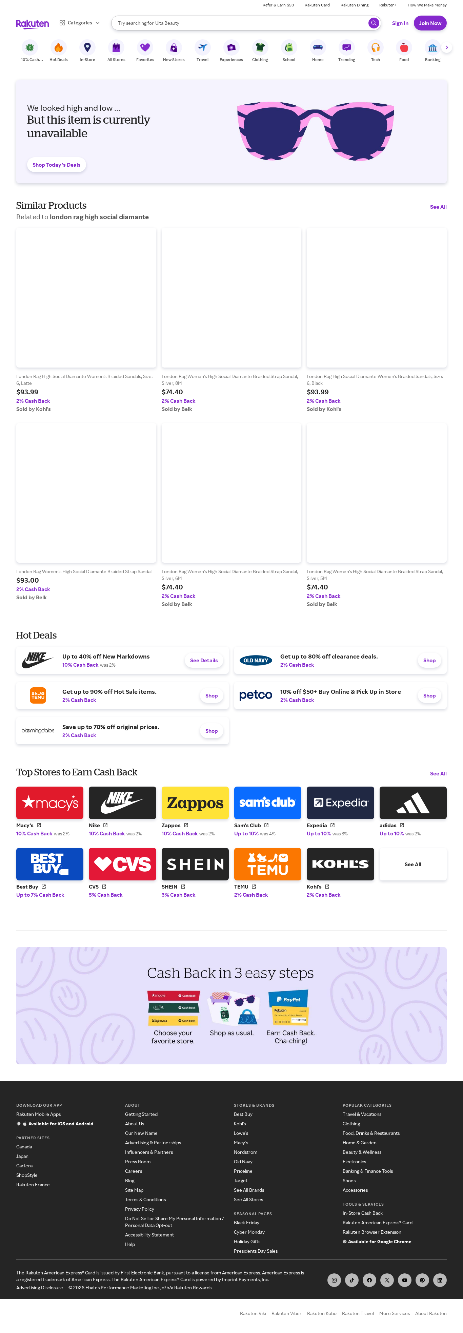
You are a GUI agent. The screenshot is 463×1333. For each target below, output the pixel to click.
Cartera (24, 1165)
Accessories (355, 1190)
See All (438, 206)
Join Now (430, 23)
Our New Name (141, 1133)
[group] (86, 320)
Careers (133, 1171)
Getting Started (141, 1114)
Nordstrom (245, 1152)
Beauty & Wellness (362, 1152)
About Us (134, 1123)
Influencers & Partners (149, 1152)
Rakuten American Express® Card (377, 1222)
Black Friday (246, 1222)
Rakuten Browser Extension (372, 1232)
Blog (129, 1180)
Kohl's (240, 1123)
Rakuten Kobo (322, 1313)
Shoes (349, 1180)
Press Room (137, 1161)
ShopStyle (27, 1175)
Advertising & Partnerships (153, 1142)
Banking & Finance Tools (368, 1171)
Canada (24, 1146)
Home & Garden (360, 1142)
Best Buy (243, 1114)
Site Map (134, 1190)
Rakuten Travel (358, 1313)
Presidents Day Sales (256, 1251)
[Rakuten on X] (387, 1280)
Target (240, 1180)
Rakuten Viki (253, 1313)
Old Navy (243, 1161)
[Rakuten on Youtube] (404, 1280)
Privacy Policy (139, 1209)
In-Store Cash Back (363, 1213)
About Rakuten (431, 1313)
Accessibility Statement (149, 1234)
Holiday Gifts (247, 1241)
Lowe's (241, 1133)
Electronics (354, 1161)
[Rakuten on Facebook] (369, 1280)
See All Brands (249, 1190)
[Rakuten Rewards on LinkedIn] (440, 1280)
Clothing (351, 1123)
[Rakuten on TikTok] (352, 1280)
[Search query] (373, 23)
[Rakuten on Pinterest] (422, 1280)
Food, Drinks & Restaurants (371, 1133)
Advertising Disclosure (39, 1287)
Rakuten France (33, 1184)
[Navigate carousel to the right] (446, 47)
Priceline (243, 1171)
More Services (394, 1313)
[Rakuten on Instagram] (334, 1280)
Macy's (241, 1142)
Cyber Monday (249, 1232)
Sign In (400, 23)
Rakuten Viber (286, 1313)
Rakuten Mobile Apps (38, 1114)
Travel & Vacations (362, 1114)
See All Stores (248, 1199)
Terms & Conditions (145, 1199)
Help (130, 1244)
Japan (22, 1156)
